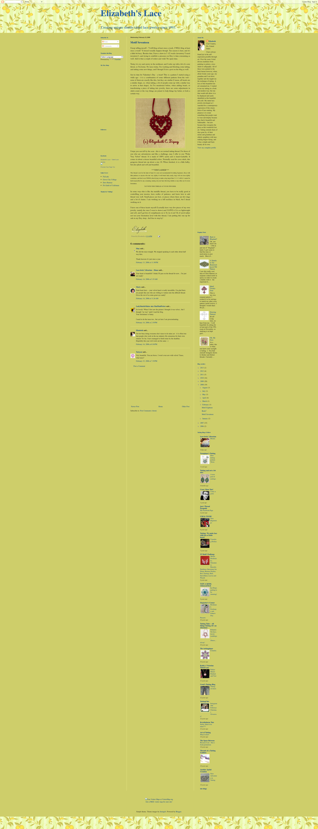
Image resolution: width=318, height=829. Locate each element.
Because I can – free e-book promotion (207, 743)
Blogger (178, 811)
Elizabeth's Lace (131, 12)
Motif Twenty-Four (213, 288)
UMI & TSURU (206, 516)
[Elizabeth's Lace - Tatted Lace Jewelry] (102, 164)
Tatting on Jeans (213, 687)
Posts (106, 41)
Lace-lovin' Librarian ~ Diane (147, 270)
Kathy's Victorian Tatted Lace (207, 666)
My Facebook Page (206, 510)
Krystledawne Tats (207, 722)
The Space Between (207, 740)
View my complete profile (207, 147)
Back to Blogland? (213, 238)
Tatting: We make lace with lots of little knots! (208, 535)
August (205, 387)
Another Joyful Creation (205, 770)
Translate (117, 59)
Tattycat (139, 352)
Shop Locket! (204, 734)
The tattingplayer (206, 648)
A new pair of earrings (213, 476)
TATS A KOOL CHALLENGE (206, 584)
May (204, 394)
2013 (202, 367)
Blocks (212, 438)
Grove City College (110, 179)
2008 (202, 384)
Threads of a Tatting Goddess (208, 751)
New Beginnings (213, 520)
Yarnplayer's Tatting (207, 453)
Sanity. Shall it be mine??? (206, 725)
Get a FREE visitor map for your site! (159, 802)
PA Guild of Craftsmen (111, 185)
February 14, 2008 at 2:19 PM (146, 322)
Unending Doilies (213, 540)
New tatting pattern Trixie (212, 458)
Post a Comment (139, 366)
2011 (202, 374)
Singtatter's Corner (207, 602)
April (204, 398)
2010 (202, 378)
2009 (202, 381)
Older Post (185, 406)
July (204, 391)
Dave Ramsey (107, 182)
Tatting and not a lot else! (208, 471)
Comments (108, 46)
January (205, 418)
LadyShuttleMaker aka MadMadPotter (151, 306)
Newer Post (135, 406)
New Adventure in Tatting (213, 776)
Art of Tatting (205, 732)
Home (161, 406)
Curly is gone (213, 492)
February (205, 404)
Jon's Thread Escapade (205, 507)
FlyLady (106, 176)
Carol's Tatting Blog (207, 684)
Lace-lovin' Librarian (208, 436)
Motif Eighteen (207, 407)
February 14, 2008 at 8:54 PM (146, 344)
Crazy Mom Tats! (206, 489)
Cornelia (213, 650)
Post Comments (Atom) (148, 410)
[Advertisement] (160, 386)
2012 (202, 371)
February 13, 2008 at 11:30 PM (147, 262)
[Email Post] (158, 236)
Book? (204, 411)
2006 (202, 426)
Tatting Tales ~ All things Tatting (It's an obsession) (208, 625)
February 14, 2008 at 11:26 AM (147, 298)
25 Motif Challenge (207, 554)
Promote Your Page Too (108, 167)
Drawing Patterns (213, 313)
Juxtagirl (163, 811)
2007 (202, 423)
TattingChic (204, 701)
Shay (138, 248)
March (204, 401)
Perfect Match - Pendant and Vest (213, 672)
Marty (138, 287)
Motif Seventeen (139, 42)
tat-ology (203, 788)
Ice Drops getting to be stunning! (213, 591)
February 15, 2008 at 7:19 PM (146, 361)
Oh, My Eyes (212, 339)
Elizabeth (139, 330)
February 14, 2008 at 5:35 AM (146, 279)
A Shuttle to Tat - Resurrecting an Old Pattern (213, 264)
